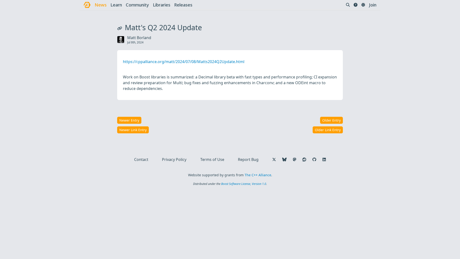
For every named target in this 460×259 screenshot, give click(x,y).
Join (372, 5)
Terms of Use (212, 159)
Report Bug (248, 159)
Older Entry (331, 120)
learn (116, 5)
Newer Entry (129, 120)
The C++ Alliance (258, 175)
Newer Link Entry (133, 130)
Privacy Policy (174, 159)
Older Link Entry (328, 130)
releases (183, 5)
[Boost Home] (87, 5)
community (137, 5)
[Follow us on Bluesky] (284, 159)
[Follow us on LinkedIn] (324, 159)
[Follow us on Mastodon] (294, 159)
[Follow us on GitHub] (314, 159)
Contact (141, 159)
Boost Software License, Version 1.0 (243, 184)
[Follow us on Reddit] (304, 159)
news (101, 5)
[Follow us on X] (274, 159)
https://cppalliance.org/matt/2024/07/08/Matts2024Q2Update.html (183, 61)
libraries (161, 5)
